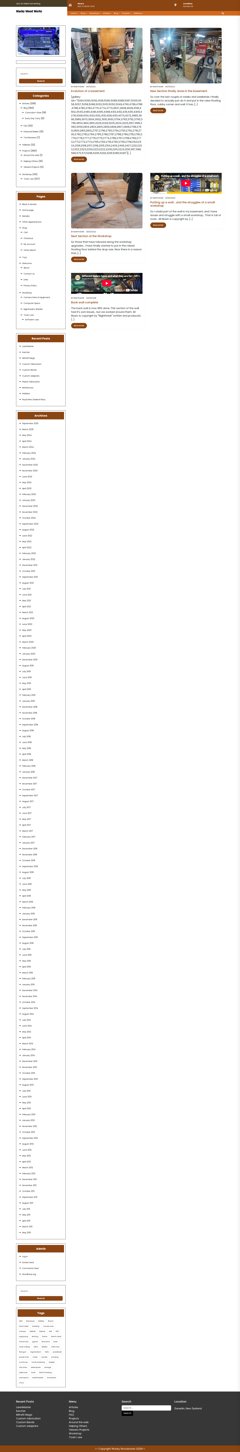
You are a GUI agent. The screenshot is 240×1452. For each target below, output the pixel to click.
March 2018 (27, 760)
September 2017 (30, 795)
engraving (23, 1336)
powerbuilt (57, 1352)
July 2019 (26, 671)
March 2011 (27, 1226)
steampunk (36, 1367)
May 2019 (26, 683)
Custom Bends (29, 370)
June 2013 (27, 1096)
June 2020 (27, 624)
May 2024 (27, 435)
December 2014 (30, 990)
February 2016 (28, 907)
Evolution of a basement (88, 91)
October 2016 (28, 860)
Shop (83, 13)
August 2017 (28, 801)
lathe (36, 1347)
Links (26, 279)
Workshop (94, 13)
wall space (23, 1377)
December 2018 (29, 707)
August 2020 (28, 618)
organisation (35, 1352)
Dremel (42, 1331)
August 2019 (28, 665)
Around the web (31, 155)
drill (50, 1331)
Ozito (47, 1352)
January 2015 (28, 984)
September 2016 (30, 866)
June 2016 (27, 884)
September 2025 (30, 423)
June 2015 (27, 955)
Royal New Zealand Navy (34, 399)
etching (35, 1336)
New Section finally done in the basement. (179, 91)
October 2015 (28, 931)
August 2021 (28, 583)
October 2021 (28, 571)
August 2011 (27, 1203)
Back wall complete (84, 302)
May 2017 (26, 819)
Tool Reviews (30, 137)
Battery (41, 1321)
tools (33, 1372)
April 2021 (26, 606)
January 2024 (28, 458)
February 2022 (29, 553)
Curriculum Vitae (33, 112)
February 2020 (29, 647)
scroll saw (23, 1362)
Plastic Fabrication (31, 381)
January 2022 (28, 559)
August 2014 (28, 1014)
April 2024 (27, 441)
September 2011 (29, 1197)
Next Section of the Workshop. (91, 236)
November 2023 (30, 470)
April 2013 (26, 1108)
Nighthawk (79, 86)
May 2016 (26, 890)
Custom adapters (30, 375)
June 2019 (27, 677)
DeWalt (33, 1331)
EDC (57, 1331)
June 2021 (27, 594)
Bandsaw (30, 1321)
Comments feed (30, 1268)
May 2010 (26, 1232)
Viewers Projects (31, 167)
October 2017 (28, 789)
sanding (54, 1357)
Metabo (26, 216)
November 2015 (29, 925)
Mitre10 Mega (28, 358)
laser (55, 1341)
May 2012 (26, 1155)
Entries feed (28, 1262)
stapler (52, 1362)
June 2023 (27, 476)
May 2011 (26, 1214)
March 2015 (27, 972)
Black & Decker (29, 204)
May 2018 (26, 748)
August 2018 (28, 730)
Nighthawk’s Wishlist (33, 309)
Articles (106, 13)
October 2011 (28, 1191)
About (26, 267)
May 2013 (26, 1102)
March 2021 (27, 612)
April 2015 (26, 966)
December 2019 (29, 659)
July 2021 (26, 588)
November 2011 (29, 1185)
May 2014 (26, 1031)
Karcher (26, 352)
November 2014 (29, 996)
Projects (125, 13)
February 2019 (28, 695)
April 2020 (27, 636)
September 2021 (30, 577)
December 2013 (29, 1061)
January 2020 (28, 653)
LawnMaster (28, 346)
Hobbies (26, 393)
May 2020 (27, 630)
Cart (26, 232)
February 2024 (29, 453)
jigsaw (35, 1341)
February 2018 (28, 766)
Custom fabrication (31, 364)
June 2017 (27, 813)
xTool (21, 1383)
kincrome (46, 1341)
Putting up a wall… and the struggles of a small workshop (182, 204)
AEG (20, 1321)
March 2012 (27, 1167)
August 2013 (28, 1084)
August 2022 (28, 529)
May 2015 (26, 961)
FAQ (26, 125)
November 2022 (30, 512)
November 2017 (29, 783)
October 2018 (28, 718)
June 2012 (27, 1150)
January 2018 (28, 772)
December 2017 (29, 777)
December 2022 (30, 506)
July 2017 (26, 807)
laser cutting (24, 1347)
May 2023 (26, 482)
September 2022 (30, 523)
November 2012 (29, 1126)
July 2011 (26, 1209)
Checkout (28, 238)
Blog (116, 13)
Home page (28, 210)
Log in (25, 1256)
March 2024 (28, 447)
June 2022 (27, 535)
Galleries (138, 13)
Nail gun (22, 1352)
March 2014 (27, 1043)
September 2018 (30, 724)
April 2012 (26, 1161)
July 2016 (26, 878)
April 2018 (26, 754)
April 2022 (26, 547)
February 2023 (29, 494)
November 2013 (29, 1067)
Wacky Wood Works (29, 11)
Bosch (50, 1321)
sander (44, 1357)
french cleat (56, 1336)
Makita (44, 1347)
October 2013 (28, 1073)
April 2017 (26, 825)
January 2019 (28, 701)
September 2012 (30, 1138)
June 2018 (27, 742)
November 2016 (29, 854)
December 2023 (30, 464)
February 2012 (28, 1173)
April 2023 (26, 488)
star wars (23, 1367)
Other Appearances (31, 222)
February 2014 (29, 1049)
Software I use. (32, 319)
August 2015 (28, 943)
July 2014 (26, 1020)
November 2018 (29, 712)
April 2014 (26, 1037)
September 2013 (30, 1079)
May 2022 (26, 541)
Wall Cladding (45, 1372)
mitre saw (55, 1347)
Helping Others (31, 161)
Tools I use (29, 178)
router (35, 1357)
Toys (24, 257)
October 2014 (28, 1002)
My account (29, 244)
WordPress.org (29, 1274)
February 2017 (28, 836)
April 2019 (26, 689)
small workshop (38, 1362)
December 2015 (29, 919)
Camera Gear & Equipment (37, 297)
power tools (24, 1357)
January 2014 (28, 1055)
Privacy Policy (30, 285)
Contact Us (29, 273)
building (35, 1326)
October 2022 (29, 518)
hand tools (23, 1341)
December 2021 (29, 565)
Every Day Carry (32, 118)
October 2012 (28, 1132)
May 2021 (26, 600)
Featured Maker (31, 131)
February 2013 (28, 1114)
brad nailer (23, 1326)
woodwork (51, 1377)
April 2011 (26, 1220)
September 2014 (30, 1008)
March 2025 (27, 429)
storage (47, 1367)
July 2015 (26, 949)
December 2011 (29, 1179)
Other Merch (30, 250)
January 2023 (28, 500)
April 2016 (26, 895)
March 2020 (28, 642)
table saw (23, 1372)
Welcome (27, 263)
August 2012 (28, 1144)
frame (44, 1336)
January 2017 (28, 842)
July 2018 (26, 736)
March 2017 (27, 831)
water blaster (37, 1377)
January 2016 (28, 913)
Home (74, 13)
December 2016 (29, 848)
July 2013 (26, 1090)
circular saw (48, 1326)
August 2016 (28, 872)
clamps (22, 1331)
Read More (79, 159)
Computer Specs (32, 303)
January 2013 (28, 1120)
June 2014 (27, 1025)
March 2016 (27, 901)
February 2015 (28, 978)
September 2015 (30, 937)
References (27, 387)
